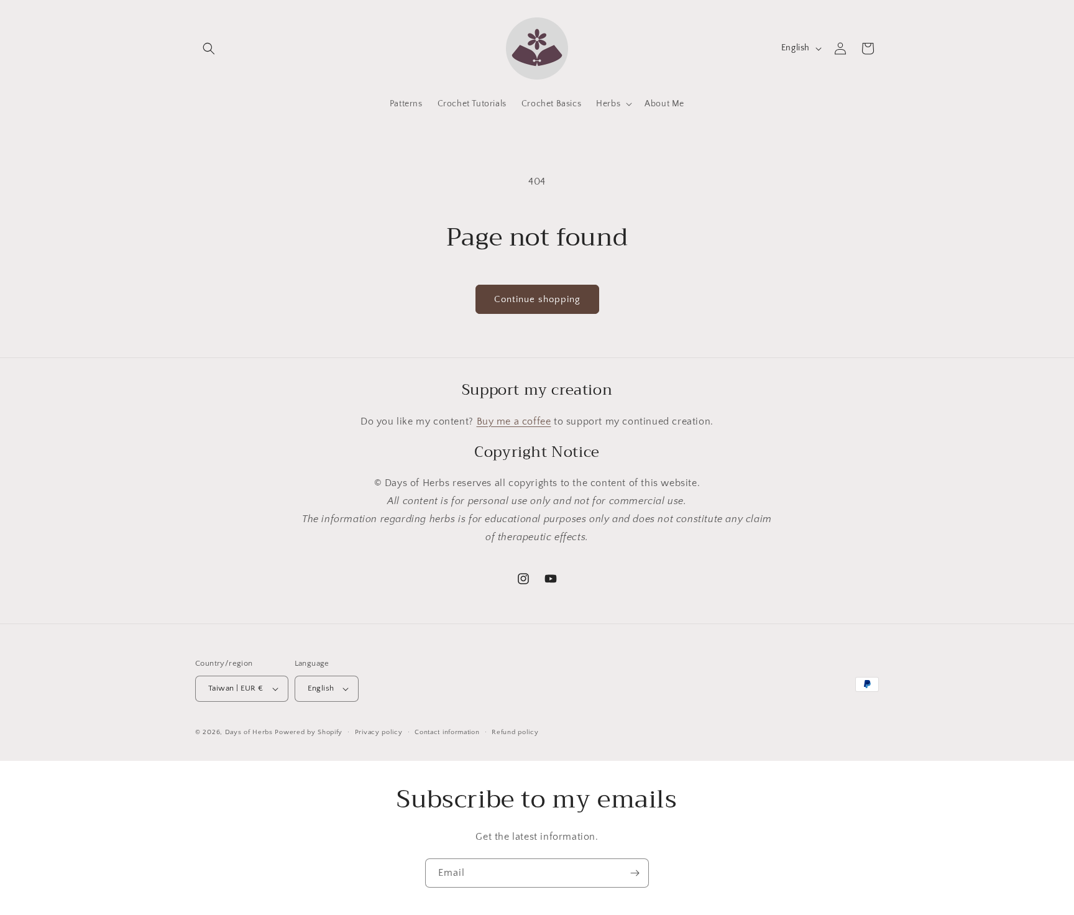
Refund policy (515, 732)
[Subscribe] (634, 873)
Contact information (447, 732)
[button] (209, 48)
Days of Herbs (249, 732)
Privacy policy (379, 732)
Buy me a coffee (514, 421)
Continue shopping (537, 299)
